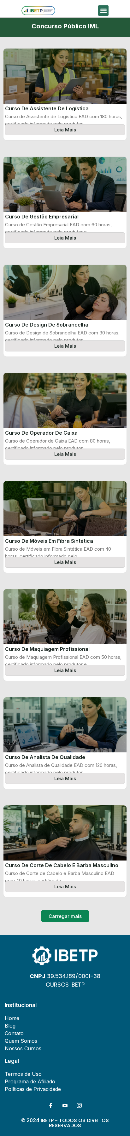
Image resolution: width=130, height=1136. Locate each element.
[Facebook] (51, 1105)
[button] (103, 10)
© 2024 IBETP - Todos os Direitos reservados (65, 1123)
